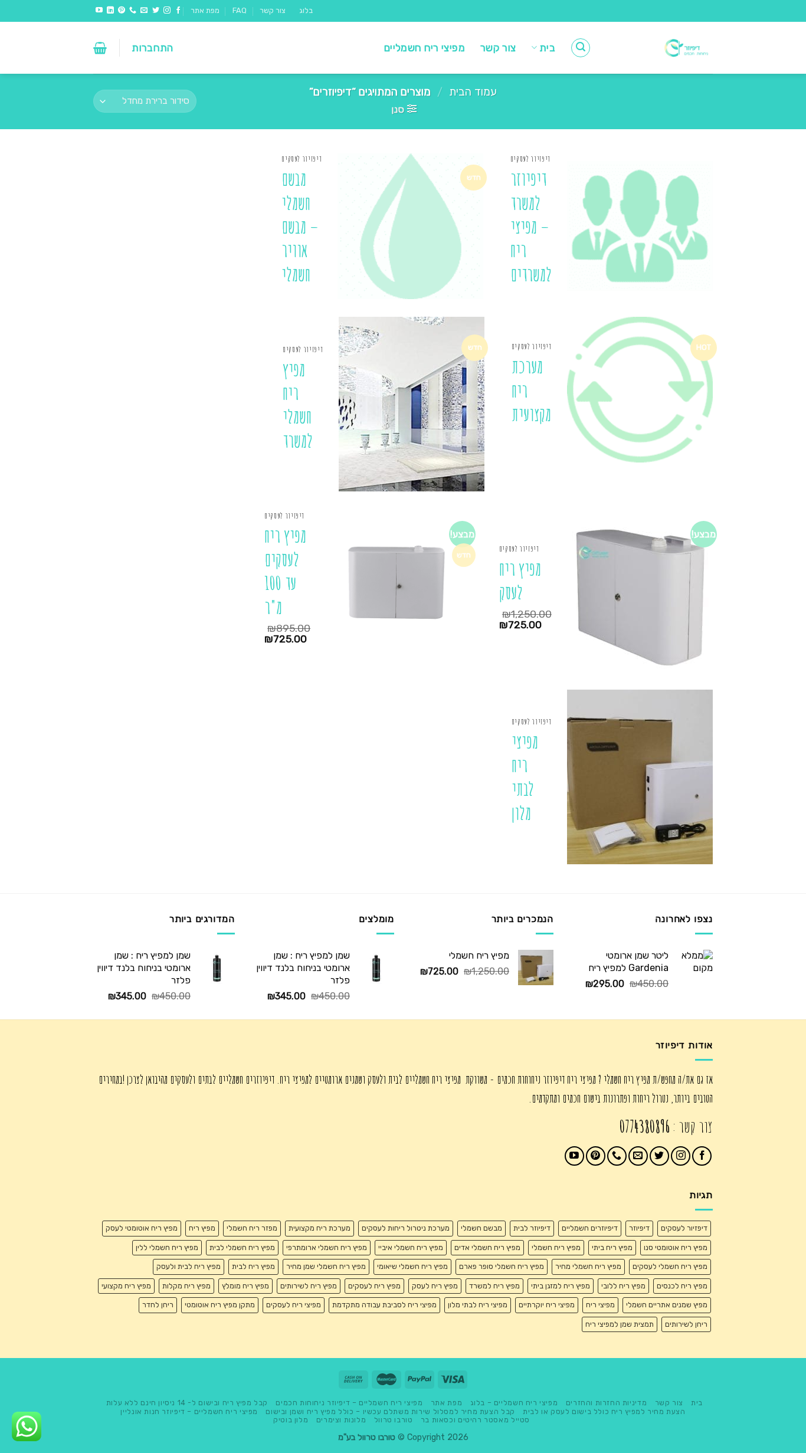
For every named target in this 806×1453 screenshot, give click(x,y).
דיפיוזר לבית (532, 1228)
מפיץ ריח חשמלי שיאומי (412, 1266)
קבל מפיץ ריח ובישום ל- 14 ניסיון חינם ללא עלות (187, 1403)
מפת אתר (205, 10)
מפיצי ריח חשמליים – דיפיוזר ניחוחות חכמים (349, 1403)
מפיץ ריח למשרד (494, 1285)
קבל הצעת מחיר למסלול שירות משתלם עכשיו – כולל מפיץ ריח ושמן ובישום (390, 1412)
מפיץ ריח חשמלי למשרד (298, 405)
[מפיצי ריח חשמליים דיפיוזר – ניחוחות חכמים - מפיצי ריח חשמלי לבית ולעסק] (661, 48)
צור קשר (273, 10)
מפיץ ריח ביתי (612, 1247)
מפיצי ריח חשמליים (424, 48)
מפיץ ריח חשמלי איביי (410, 1247)
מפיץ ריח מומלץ (245, 1285)
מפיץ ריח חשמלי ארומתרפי (326, 1247)
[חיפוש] (580, 47)
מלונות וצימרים (341, 1420)
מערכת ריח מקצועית (531, 390)
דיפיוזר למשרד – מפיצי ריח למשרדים (531, 227)
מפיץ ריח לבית (253, 1266)
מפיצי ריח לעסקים (293, 1304)
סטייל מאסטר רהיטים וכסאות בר (475, 1420)
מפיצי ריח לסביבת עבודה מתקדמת (384, 1304)
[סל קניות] (100, 48)
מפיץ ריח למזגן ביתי (560, 1285)
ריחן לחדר (157, 1304)
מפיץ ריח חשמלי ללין (167, 1247)
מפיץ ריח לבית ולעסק (188, 1266)
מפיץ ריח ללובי (623, 1285)
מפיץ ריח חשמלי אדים (487, 1247)
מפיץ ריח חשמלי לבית (242, 1247)
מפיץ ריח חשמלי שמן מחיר (326, 1266)
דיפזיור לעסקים (684, 1228)
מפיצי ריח (600, 1304)
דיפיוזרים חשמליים (590, 1228)
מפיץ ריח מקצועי (126, 1285)
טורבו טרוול (393, 1420)
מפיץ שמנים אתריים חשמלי (666, 1304)
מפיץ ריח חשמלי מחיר (588, 1266)
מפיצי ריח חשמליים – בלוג (514, 1403)
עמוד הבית (473, 92)
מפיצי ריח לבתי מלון (525, 777)
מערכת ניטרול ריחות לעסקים (406, 1228)
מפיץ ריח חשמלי (556, 1247)
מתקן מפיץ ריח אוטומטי (220, 1304)
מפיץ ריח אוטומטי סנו (675, 1247)
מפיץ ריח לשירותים (308, 1285)
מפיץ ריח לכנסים (682, 1285)
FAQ (239, 10)
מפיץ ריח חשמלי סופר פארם (501, 1266)
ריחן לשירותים (686, 1324)
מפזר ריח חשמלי (252, 1228)
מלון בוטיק (290, 1420)
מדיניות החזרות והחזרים (606, 1403)
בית (547, 48)
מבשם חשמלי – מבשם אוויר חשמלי (300, 227)
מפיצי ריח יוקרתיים (547, 1304)
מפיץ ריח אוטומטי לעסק (142, 1228)
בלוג (306, 10)
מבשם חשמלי (481, 1228)
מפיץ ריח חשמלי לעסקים (670, 1266)
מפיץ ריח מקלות (186, 1285)
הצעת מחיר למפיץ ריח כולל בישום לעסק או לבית (604, 1412)
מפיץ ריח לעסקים (374, 1285)
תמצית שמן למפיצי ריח (619, 1324)
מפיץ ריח (202, 1228)
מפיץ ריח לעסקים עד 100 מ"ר (285, 571)
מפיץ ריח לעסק (520, 580)
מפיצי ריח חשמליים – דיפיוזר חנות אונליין (188, 1412)
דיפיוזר (639, 1228)
